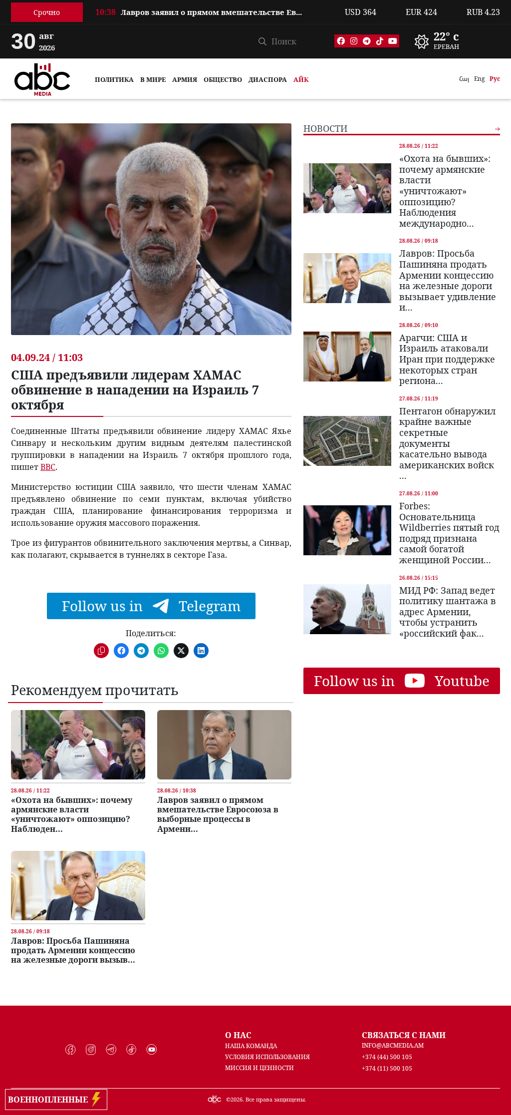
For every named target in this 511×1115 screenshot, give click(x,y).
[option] (214, 17)
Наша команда (251, 1046)
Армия (184, 79)
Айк (300, 79)
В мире (153, 79)
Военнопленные (50, 1099)
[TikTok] (379, 40)
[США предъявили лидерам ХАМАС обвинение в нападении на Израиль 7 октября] (151, 236)
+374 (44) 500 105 (387, 1057)
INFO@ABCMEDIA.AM (393, 1045)
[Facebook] (340, 40)
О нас (238, 1035)
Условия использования (267, 1057)
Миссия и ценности (259, 1068)
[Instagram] (353, 40)
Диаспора (268, 79)
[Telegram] (366, 40)
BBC (47, 466)
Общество (223, 79)
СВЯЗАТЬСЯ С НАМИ (404, 1035)
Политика (114, 79)
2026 (237, 1099)
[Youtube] (392, 40)
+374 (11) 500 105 (387, 1068)
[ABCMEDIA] (42, 77)
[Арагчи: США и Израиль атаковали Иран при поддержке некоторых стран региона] (347, 356)
